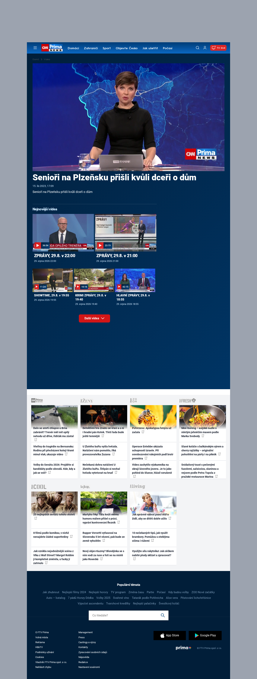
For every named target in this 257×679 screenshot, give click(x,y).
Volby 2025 (103, 598)
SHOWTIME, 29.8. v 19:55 (51, 295)
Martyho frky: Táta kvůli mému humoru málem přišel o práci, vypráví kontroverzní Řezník (101, 518)
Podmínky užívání (44, 652)
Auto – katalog (55, 598)
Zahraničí (91, 48)
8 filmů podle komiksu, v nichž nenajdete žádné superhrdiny (51, 534)
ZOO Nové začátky (203, 592)
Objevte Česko (127, 48)
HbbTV (39, 647)
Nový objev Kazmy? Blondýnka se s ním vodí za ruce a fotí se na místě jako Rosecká (103, 555)
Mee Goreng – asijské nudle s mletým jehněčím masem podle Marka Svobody (200, 432)
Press (81, 637)
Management (85, 632)
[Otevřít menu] (35, 47)
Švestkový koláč (169, 603)
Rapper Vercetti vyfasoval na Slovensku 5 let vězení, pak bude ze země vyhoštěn (104, 536)
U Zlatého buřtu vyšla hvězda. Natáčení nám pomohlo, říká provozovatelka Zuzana (100, 450)
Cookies (39, 657)
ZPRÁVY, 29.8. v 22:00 (54, 255)
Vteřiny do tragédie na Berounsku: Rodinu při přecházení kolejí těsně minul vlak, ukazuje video (53, 450)
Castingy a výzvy (87, 642)
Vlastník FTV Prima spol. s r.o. (51, 662)
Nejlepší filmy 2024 (74, 592)
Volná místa (41, 637)
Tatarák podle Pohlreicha (147, 598)
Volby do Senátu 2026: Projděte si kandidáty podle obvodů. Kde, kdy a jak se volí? (54, 468)
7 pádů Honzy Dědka (81, 598)
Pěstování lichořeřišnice (196, 598)
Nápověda (83, 657)
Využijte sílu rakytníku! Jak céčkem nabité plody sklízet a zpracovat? (153, 553)
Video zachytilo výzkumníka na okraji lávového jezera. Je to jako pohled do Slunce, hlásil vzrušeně (152, 468)
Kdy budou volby (178, 592)
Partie (150, 592)
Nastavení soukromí (89, 667)
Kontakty (83, 647)
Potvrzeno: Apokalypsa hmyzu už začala (151, 430)
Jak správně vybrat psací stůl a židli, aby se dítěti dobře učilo (150, 516)
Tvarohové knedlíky (118, 603)
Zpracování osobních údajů (92, 652)
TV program (118, 592)
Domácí (73, 48)
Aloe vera (172, 598)
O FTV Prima (42, 632)
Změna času (136, 592)
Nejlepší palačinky (144, 603)
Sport (107, 48)
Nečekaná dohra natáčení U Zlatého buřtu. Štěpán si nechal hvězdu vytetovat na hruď (101, 468)
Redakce (83, 662)
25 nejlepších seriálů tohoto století (54, 514)
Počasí (167, 48)
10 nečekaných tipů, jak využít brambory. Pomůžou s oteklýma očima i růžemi (151, 536)
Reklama (40, 642)
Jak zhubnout (51, 592)
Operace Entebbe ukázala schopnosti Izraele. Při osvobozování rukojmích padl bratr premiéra (152, 452)
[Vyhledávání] (197, 47)
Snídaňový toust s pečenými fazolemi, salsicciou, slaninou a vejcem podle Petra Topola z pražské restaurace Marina (200, 470)
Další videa (92, 318)
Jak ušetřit (150, 48)
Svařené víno (121, 598)
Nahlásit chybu (43, 667)
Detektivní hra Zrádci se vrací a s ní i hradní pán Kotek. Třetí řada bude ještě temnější (103, 432)
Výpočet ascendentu (90, 603)
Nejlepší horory (98, 592)
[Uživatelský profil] (205, 47)
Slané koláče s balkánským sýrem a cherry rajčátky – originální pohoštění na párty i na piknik (202, 450)
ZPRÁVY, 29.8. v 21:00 (116, 255)
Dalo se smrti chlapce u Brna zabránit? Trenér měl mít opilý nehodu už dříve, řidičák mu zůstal (53, 432)
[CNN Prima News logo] (52, 47)
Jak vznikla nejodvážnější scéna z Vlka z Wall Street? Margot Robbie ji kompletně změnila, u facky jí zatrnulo (53, 557)
